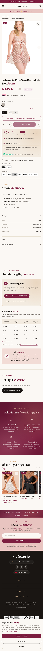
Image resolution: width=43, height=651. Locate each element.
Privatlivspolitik (11, 605)
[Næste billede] (39, 47)
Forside (3, 16)
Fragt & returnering (8, 244)
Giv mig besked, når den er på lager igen (23, 118)
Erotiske (9, 16)
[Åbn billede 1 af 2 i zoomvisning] (21, 47)
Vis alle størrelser (7, 342)
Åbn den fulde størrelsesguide (29, 345)
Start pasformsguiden (16, 295)
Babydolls (15, 16)
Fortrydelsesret (32, 602)
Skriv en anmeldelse (13, 390)
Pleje (3, 239)
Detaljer (4, 216)
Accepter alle (21, 636)
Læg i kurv (25, 124)
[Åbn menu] (3, 6)
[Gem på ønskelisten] (38, 24)
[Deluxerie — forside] (21, 6)
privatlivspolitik (27, 545)
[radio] (3, 104)
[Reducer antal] (3, 124)
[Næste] (39, 467)
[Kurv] (40, 6)
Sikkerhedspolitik (31, 605)
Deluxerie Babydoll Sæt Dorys (9, 497)
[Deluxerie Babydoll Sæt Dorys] (10, 482)
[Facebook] (21, 567)
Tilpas (21, 647)
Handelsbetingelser (12, 602)
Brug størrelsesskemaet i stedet (15, 301)
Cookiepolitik (21, 605)
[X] (26, 567)
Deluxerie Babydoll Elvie (28, 496)
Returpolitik (22, 602)
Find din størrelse (36, 109)
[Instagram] (17, 567)
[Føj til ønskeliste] (16, 473)
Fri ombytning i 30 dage (28, 1)
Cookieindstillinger (21, 607)
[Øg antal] (10, 124)
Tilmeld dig (21, 541)
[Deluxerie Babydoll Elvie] (29, 482)
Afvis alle (21, 641)
